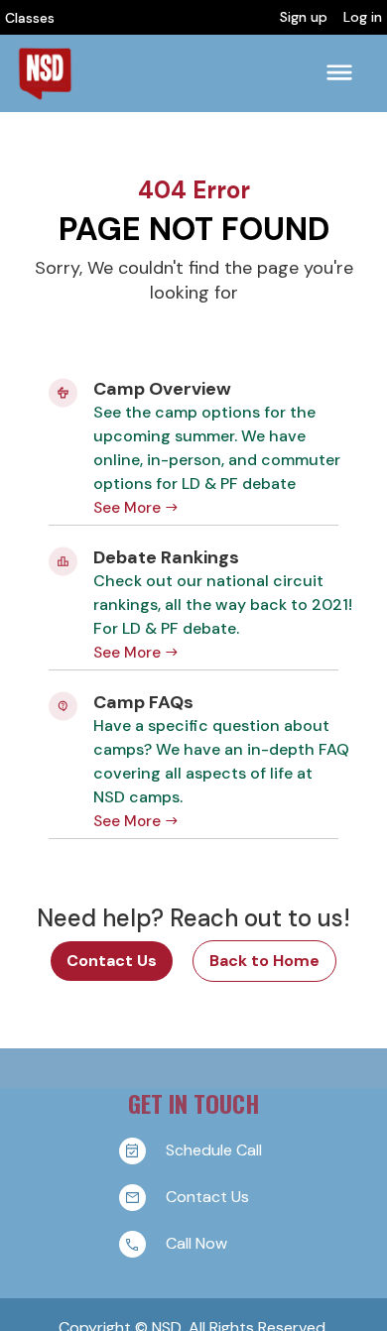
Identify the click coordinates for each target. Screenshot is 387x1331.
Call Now (196, 1243)
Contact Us (111, 960)
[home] (44, 73)
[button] (339, 73)
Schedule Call (214, 1150)
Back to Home (264, 960)
